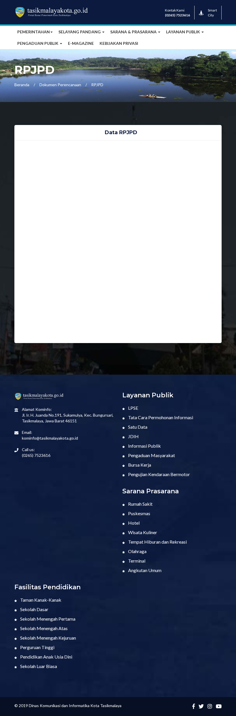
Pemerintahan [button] (33, 31)
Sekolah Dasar (33, 609)
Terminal (136, 560)
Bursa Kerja (139, 464)
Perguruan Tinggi (36, 647)
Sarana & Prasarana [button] (133, 31)
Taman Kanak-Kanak (40, 600)
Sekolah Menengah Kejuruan (47, 637)
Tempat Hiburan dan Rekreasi (157, 541)
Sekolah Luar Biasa (38, 666)
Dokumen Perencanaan (60, 84)
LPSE (132, 408)
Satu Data (137, 427)
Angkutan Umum (144, 570)
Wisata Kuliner (142, 532)
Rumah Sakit (140, 504)
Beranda (21, 84)
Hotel (133, 523)
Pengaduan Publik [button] (38, 43)
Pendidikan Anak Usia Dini (45, 656)
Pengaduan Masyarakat (151, 455)
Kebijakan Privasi (119, 43)
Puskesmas (138, 513)
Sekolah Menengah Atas (43, 628)
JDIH (133, 436)
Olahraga (136, 551)
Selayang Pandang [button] (80, 31)
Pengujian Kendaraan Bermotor (158, 474)
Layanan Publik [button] (183, 31)
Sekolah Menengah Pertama (47, 618)
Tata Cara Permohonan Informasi (160, 417)
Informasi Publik (144, 446)
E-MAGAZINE (81, 43)
